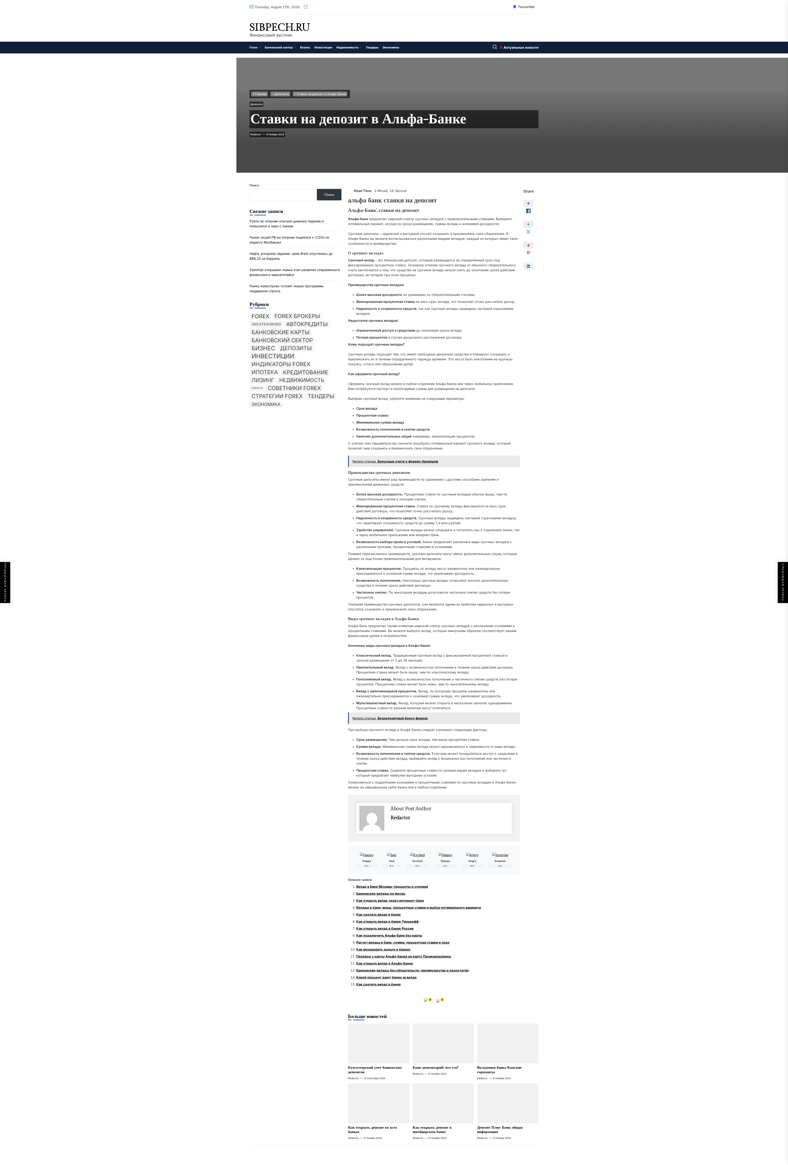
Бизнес (305, 47)
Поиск (254, 185)
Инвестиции (323, 47)
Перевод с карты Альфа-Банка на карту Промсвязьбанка (403, 956)
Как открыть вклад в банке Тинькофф (387, 921)
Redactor (255, 134)
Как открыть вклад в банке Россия (384, 928)
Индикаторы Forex (281, 364)
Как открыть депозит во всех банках (372, 1129)
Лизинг (263, 380)
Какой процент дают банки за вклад (386, 977)
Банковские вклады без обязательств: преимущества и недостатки (412, 970)
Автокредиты (307, 324)
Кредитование (305, 372)
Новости (257, 388)
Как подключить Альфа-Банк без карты (389, 935)
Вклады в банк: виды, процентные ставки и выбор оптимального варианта (418, 907)
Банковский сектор (279, 47)
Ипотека (265, 372)
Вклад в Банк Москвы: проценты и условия (392, 887)
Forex (254, 47)
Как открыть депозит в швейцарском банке (432, 1129)
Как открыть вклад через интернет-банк (390, 900)
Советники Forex (294, 388)
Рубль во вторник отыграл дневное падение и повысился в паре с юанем (287, 223)
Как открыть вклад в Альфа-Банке (384, 963)
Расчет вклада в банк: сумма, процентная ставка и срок (402, 942)
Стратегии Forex (277, 396)
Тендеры (372, 47)
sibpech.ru (280, 27)
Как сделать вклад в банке (378, 914)
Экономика (391, 47)
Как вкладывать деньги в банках (383, 949)
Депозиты (256, 104)
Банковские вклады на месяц (380, 894)
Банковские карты (280, 332)
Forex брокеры (297, 316)
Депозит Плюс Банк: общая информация (500, 1129)
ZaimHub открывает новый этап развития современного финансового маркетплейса (295, 272)
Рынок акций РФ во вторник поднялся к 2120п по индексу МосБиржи (289, 239)
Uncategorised (266, 324)
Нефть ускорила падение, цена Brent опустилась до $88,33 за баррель (291, 256)
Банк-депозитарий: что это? (435, 1067)
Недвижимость (347, 47)
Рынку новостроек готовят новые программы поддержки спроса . (286, 288)
